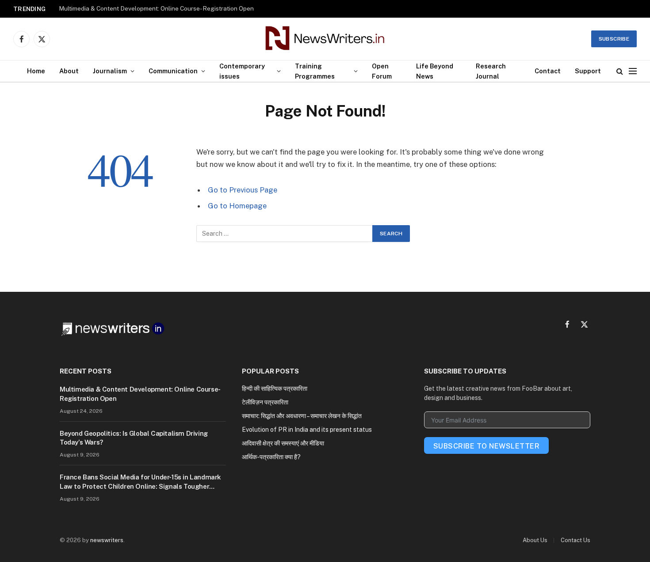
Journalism (110, 71)
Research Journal (491, 71)
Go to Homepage (237, 205)
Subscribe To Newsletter (486, 446)
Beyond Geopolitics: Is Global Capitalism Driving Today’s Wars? (134, 438)
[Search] (620, 71)
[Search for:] (284, 233)
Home (36, 71)
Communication (173, 71)
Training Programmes (315, 71)
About (69, 71)
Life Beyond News (434, 71)
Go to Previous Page (242, 189)
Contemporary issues (242, 71)
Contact (548, 71)
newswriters (106, 540)
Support (588, 71)
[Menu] (633, 71)
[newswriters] (325, 39)
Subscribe (614, 39)
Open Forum (382, 71)
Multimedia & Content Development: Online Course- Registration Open (156, 8)
